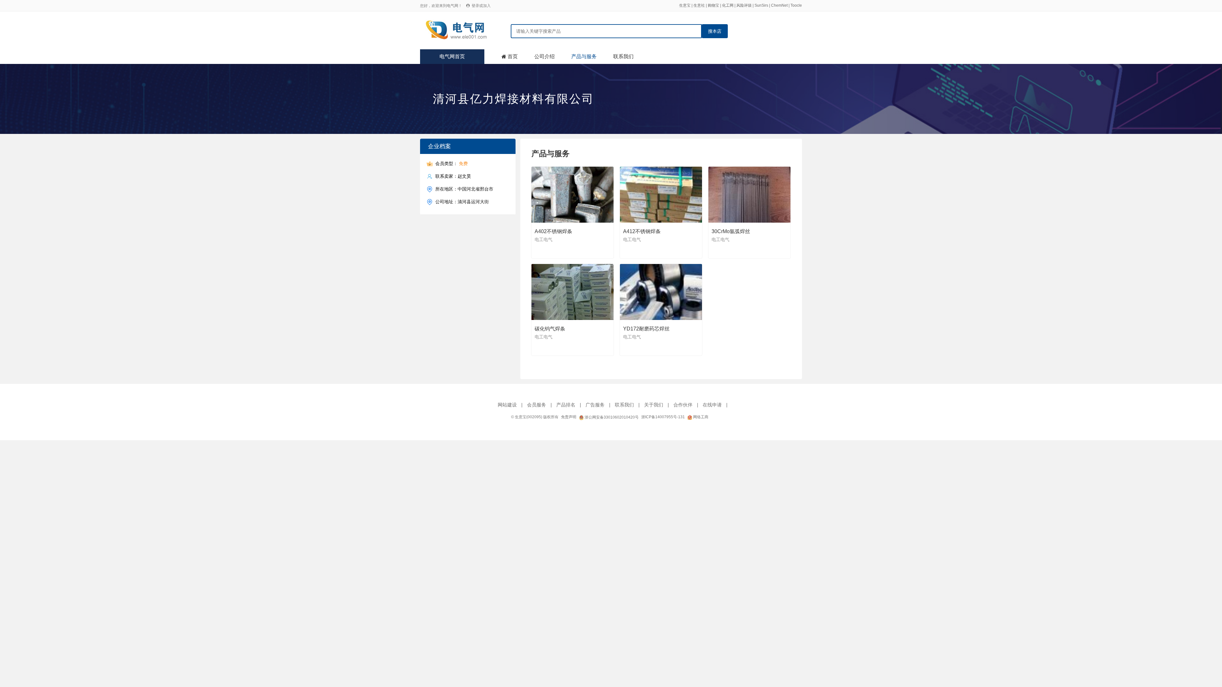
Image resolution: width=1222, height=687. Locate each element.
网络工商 (700, 417)
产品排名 (565, 404)
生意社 (699, 5)
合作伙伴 (682, 404)
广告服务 (595, 404)
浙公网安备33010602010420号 (611, 417)
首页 (513, 56)
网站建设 (507, 404)
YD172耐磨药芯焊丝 (646, 328)
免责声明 (568, 417)
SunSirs (761, 5)
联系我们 (623, 56)
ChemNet (779, 5)
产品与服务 (584, 56)
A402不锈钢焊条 (553, 231)
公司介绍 (544, 56)
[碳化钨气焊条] (572, 292)
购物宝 (713, 5)
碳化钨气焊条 (550, 328)
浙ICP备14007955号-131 (663, 417)
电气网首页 (452, 56)
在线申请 (712, 404)
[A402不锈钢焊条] (572, 195)
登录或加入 (481, 5)
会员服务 (536, 404)
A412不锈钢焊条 (642, 231)
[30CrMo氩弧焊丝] (749, 195)
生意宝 (685, 5)
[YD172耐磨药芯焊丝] (661, 292)
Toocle (796, 5)
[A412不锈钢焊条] (661, 195)
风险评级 (744, 5)
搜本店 (714, 31)
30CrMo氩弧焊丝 (731, 231)
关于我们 (653, 404)
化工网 (728, 5)
